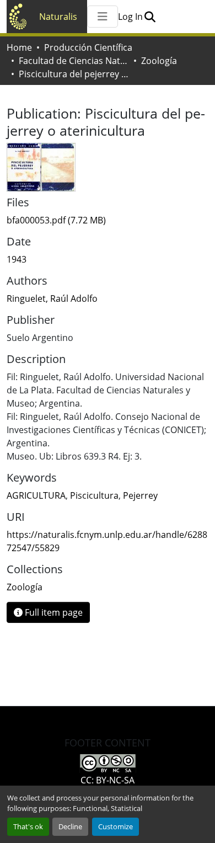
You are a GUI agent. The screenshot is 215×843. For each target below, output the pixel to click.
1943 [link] (16, 259)
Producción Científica (88, 47)
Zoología (159, 61)
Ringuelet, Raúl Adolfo (52, 298)
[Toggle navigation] (102, 17)
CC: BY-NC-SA (107, 780)
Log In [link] (130, 16)
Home (19, 47)
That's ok (28, 826)
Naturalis (58, 16)
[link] (107, 220)
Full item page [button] (53, 612)
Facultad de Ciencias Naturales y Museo (74, 61)
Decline (70, 826)
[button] (150, 16)
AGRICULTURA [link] (36, 495)
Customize (115, 826)
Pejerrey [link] (140, 495)
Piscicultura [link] (94, 495)
